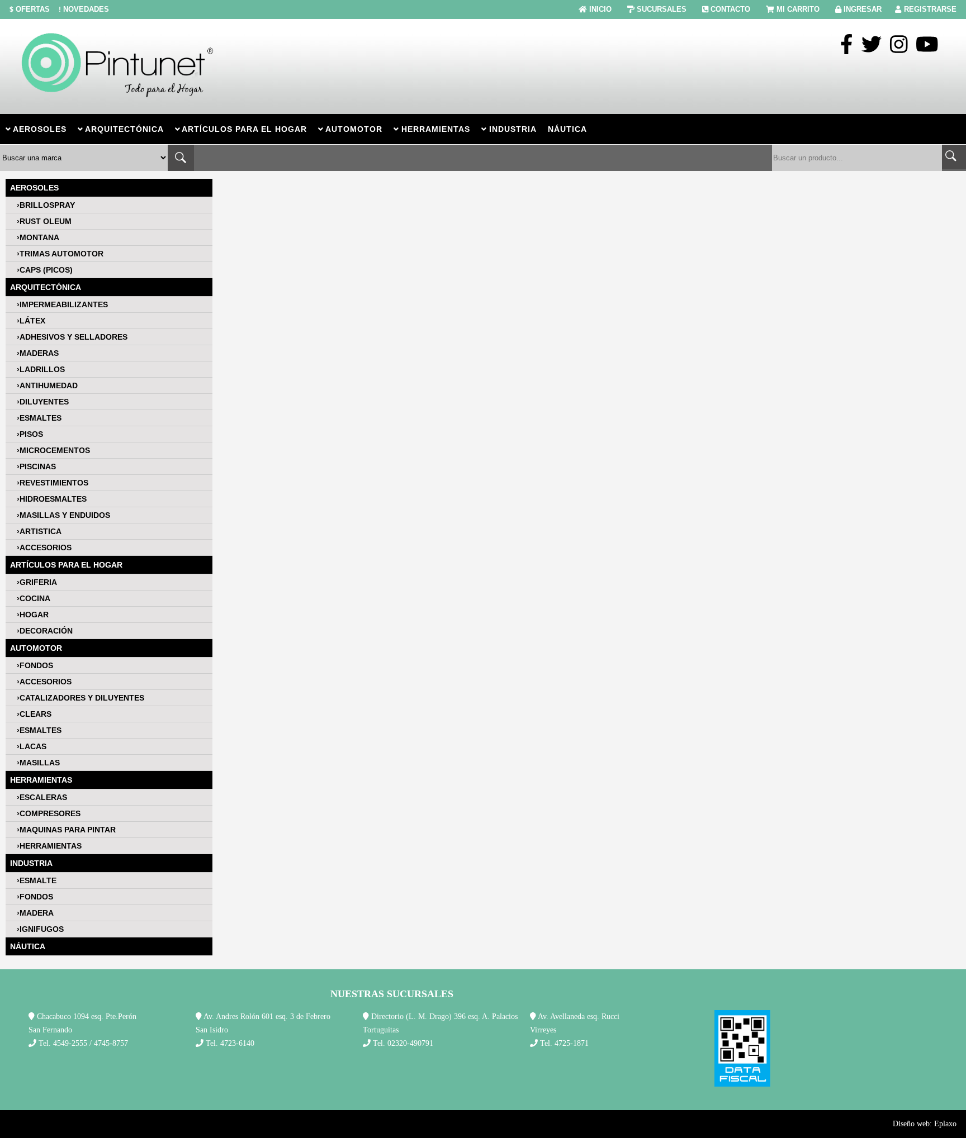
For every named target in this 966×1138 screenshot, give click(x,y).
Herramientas (41, 779)
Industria (31, 863)
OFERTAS (30, 9)
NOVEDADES (84, 9)
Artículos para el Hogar (66, 564)
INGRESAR (863, 9)
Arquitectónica (45, 287)
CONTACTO (730, 9)
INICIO (600, 9)
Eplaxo (945, 1124)
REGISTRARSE (930, 9)
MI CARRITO (798, 9)
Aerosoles (34, 187)
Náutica (27, 946)
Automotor (36, 648)
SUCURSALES (661, 9)
